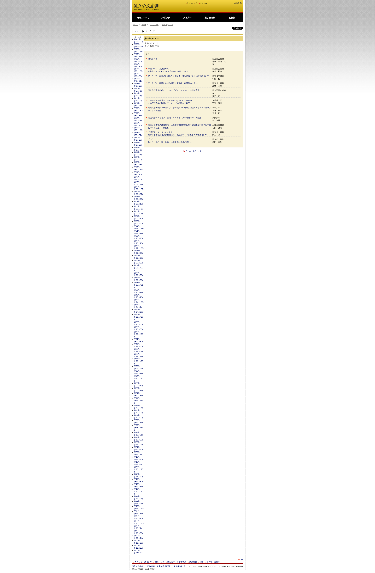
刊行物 (232, 17)
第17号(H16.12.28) (138, 469)
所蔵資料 (187, 17)
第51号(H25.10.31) (138, 285)
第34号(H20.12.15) (138, 378)
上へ (241, 559)
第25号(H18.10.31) (138, 427)
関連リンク (159, 562)
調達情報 (193, 562)
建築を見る (152, 59)
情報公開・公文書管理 (176, 562)
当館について (143, 17)
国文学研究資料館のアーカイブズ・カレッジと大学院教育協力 (174, 90)
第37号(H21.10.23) (138, 361)
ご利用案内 (165, 17)
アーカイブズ (154, 25)
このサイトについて (143, 562)
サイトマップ (191, 3)
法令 (202, 562)
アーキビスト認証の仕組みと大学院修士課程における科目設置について (178, 76)
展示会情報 (210, 17)
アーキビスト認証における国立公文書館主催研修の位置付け (173, 83)
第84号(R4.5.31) (167, 25)
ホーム (135, 25)
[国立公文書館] (146, 9)
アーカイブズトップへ (194, 151)
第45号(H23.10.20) (138, 317)
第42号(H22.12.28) (138, 334)
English (203, 3)
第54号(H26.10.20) (138, 267)
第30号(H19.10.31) (138, 400)
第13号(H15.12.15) (138, 491)
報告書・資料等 (213, 562)
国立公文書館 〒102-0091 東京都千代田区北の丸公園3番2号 (158, 566)
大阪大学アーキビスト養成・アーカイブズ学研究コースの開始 (174, 118)
